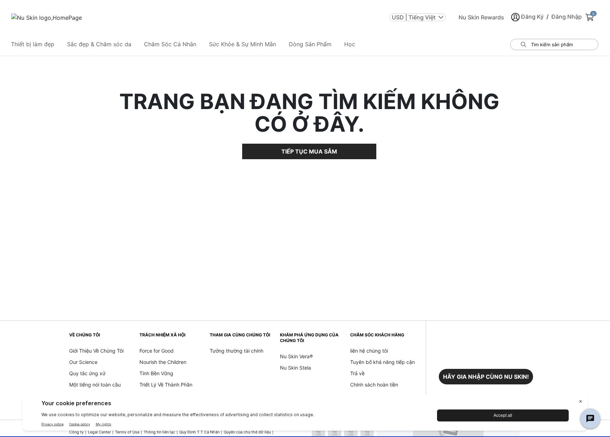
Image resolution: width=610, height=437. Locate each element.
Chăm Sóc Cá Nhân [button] (170, 44)
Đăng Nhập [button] (566, 16)
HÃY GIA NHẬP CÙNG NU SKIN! (486, 376)
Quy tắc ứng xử (87, 373)
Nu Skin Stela (295, 368)
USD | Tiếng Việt (414, 17)
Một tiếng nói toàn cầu (95, 385)
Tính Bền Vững (156, 373)
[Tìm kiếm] (523, 44)
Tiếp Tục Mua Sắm (309, 151)
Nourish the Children (162, 362)
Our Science (83, 362)
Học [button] (349, 44)
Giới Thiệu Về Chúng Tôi (96, 351)
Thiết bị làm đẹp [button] (32, 44)
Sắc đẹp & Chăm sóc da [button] (99, 44)
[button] (486, 376)
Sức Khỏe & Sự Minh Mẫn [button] (242, 44)
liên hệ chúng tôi (369, 351)
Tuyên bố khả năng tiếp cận (382, 362)
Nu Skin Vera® (296, 356)
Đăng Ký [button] (532, 16)
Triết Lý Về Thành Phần (165, 385)
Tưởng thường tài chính (236, 351)
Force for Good (156, 351)
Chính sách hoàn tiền (374, 385)
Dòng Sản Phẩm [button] (310, 44)
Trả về (357, 373)
